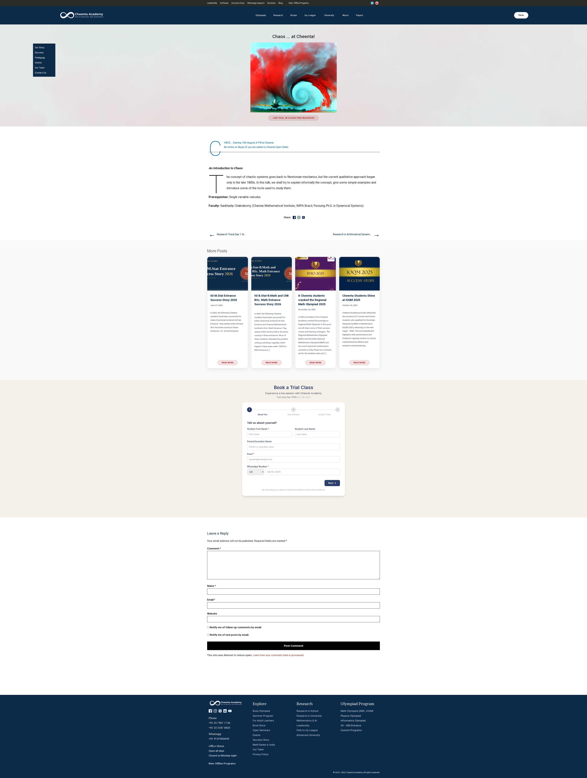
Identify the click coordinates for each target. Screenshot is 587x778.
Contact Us (40, 72)
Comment (214, 548)
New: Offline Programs (299, 3)
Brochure (271, 3)
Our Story (39, 47)
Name (211, 585)
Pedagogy (40, 57)
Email (211, 599)
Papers (359, 15)
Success (39, 52)
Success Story (237, 3)
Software (224, 3)
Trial (521, 15)
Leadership (212, 3)
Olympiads (261, 15)
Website (212, 613)
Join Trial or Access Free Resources (293, 118)
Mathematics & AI (307, 720)
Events (38, 62)
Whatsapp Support (255, 3)
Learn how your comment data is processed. (278, 655)
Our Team (40, 67)
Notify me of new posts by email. (229, 634)
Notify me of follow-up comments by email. (236, 627)
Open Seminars (261, 730)
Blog (281, 3)
